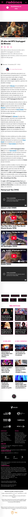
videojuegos (19, 314)
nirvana (24, 295)
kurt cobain (4, 300)
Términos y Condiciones (20, 442)
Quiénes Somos (4, 432)
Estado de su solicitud (19, 441)
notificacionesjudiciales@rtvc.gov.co (9, 482)
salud (17, 365)
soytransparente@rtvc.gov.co (7, 486)
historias (5, 328)
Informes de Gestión (5, 439)
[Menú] (2, 2)
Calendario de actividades (21, 435)
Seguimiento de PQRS (10, 476)
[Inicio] (14, 1)
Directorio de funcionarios (20, 440)
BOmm (17, 381)
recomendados (15, 295)
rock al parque (6, 314)
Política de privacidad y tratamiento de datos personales (13, 462)
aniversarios (6, 295)
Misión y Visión (4, 434)
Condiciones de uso (5, 463)
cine (17, 328)
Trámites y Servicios (19, 439)
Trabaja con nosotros (19, 434)
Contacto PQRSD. (7, 472)
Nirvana (12, 86)
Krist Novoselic (22, 300)
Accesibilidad (4, 464)
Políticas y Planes (4, 437)
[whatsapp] (8, 47)
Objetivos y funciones (5, 435)
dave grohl (13, 300)
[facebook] (1, 47)
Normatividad (4, 436)
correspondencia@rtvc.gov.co (7, 471)
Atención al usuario (19, 432)
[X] (5, 47)
